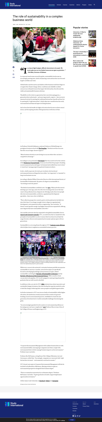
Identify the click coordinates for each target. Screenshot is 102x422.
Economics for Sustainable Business (31, 257)
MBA (42, 284)
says (49, 187)
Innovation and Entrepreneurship (41, 258)
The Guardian (43, 148)
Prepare (84, 5)
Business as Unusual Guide (31, 163)
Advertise (96, 404)
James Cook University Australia (29, 215)
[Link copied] (14, 77)
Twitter (47, 381)
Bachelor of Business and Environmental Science (34, 276)
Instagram (55, 381)
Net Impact (41, 161)
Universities (52, 5)
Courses (65, 5)
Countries (71, 5)
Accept (71, 419)
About (84, 404)
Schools (59, 5)
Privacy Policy (86, 406)
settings (63, 420)
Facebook (42, 381)
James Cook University (18, 24)
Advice (78, 5)
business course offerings (57, 225)
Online (90, 5)
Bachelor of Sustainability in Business (47, 274)
